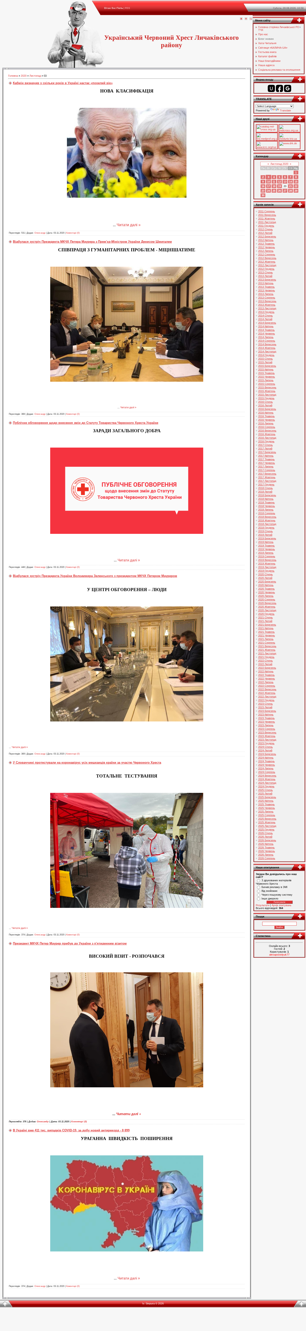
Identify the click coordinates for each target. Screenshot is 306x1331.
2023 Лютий (265, 707)
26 (279, 190)
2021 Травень (266, 631)
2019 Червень (266, 549)
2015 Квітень (265, 369)
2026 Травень (266, 847)
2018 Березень (267, 495)
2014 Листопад (267, 351)
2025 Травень (266, 804)
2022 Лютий (265, 664)
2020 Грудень (266, 613)
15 (296, 181)
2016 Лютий (265, 405)
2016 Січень (265, 401)
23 (263, 190)
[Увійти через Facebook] (279, 88)
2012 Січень (265, 229)
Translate (285, 110)
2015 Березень (267, 365)
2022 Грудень (266, 700)
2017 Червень (266, 462)
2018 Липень (265, 509)
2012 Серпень (266, 254)
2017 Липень (265, 466)
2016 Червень (266, 419)
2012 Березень (267, 236)
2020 (24, 75)
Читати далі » (129, 225)
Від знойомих (270, 890)
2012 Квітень (265, 240)
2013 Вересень (267, 301)
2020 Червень (266, 592)
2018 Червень (266, 506)
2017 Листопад (267, 480)
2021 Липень (265, 639)
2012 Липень (265, 250)
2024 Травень (266, 761)
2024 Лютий (265, 750)
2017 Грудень (266, 484)
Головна (13, 75)
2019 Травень (266, 545)
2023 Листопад (267, 739)
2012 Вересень (267, 258)
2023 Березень (267, 710)
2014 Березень (267, 322)
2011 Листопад (267, 222)
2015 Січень (265, 358)
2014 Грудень (266, 355)
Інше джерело (270, 898)
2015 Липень (265, 380)
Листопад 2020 (279, 163)
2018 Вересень (267, 516)
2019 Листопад (267, 567)
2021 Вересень (267, 646)
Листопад (35, 75)
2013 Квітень (265, 283)
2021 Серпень (266, 642)
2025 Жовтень (266, 822)
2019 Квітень (265, 542)
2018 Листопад (267, 524)
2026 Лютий (265, 836)
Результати (262, 905)
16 (263, 186)
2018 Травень (266, 502)
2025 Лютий (265, 793)
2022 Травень (266, 675)
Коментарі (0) (73, 233)
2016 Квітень (265, 412)
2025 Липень (265, 811)
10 (268, 181)
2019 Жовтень (266, 563)
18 (274, 186)
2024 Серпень (266, 772)
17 (268, 186)
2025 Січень (265, 790)
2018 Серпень (266, 513)
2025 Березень (267, 797)
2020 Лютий (265, 577)
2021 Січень (265, 617)
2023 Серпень (266, 728)
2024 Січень (265, 746)
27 (285, 190)
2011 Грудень (266, 225)
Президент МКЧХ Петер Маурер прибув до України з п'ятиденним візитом (70, 943)
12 (279, 181)
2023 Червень (266, 721)
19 (279, 186)
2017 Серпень (266, 470)
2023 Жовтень (266, 736)
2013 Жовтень (266, 304)
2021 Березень (267, 624)
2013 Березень (267, 279)
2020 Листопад (267, 610)
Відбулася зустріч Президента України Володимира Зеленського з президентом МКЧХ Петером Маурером (95, 576)
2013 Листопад (267, 308)
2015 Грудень (266, 398)
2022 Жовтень (266, 692)
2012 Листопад (267, 265)
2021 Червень (266, 635)
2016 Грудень (266, 441)
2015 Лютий (265, 362)
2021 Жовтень (266, 649)
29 (296, 190)
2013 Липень (265, 294)
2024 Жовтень (266, 779)
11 (274, 181)
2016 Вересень (267, 430)
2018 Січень (265, 488)
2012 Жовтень (266, 261)
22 (296, 186)
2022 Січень (265, 660)
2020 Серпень (266, 599)
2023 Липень (265, 725)
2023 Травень (266, 718)
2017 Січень (265, 445)
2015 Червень (266, 376)
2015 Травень (266, 373)
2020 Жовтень (266, 606)
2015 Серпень (266, 383)
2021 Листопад (267, 653)
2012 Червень (266, 247)
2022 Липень (265, 682)
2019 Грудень (266, 570)
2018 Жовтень (266, 520)
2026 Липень (265, 854)
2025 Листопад (267, 825)
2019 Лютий (265, 534)
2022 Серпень (266, 685)
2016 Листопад (267, 437)
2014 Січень (265, 315)
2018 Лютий (265, 491)
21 (290, 186)
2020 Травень (266, 588)
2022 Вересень (267, 689)
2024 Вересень (267, 775)
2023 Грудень (266, 743)
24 (268, 190)
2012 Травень (266, 243)
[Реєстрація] (246, 18)
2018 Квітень (265, 498)
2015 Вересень (267, 387)
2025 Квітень (265, 800)
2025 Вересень (267, 818)
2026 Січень (265, 833)
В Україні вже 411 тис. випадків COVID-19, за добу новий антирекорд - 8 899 (71, 1130)
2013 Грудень (266, 312)
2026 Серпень (266, 858)
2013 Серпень (266, 297)
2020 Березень (267, 581)
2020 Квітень (265, 585)
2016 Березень (267, 409)
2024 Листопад (267, 782)
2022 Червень (266, 678)
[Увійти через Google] (287, 88)
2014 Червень (266, 333)
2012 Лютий (265, 232)
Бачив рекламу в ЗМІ (274, 887)
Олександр (39, 233)
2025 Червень (266, 808)
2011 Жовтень (266, 218)
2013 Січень (265, 272)
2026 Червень (266, 851)
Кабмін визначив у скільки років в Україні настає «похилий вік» (63, 83)
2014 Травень (266, 329)
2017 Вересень (267, 473)
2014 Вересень (267, 344)
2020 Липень (265, 595)
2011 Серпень (266, 211)
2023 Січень (265, 703)
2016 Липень (265, 423)
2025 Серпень (266, 815)
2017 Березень (267, 452)
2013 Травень (266, 286)
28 (290, 190)
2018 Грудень (266, 527)
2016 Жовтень (266, 434)
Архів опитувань (281, 905)
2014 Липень (265, 337)
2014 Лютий (265, 319)
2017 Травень (266, 459)
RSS (127, 8)
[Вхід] (251, 18)
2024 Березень (267, 754)
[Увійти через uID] (271, 88)
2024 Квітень (265, 757)
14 (290, 181)
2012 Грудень (266, 268)
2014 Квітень (265, 326)
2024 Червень (266, 764)
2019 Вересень (267, 560)
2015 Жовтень (266, 391)
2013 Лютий (265, 276)
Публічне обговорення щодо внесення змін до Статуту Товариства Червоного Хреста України (85, 423)
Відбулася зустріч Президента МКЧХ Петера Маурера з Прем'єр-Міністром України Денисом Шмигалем (92, 241)
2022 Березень (267, 667)
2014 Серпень (266, 340)
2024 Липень (265, 768)
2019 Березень (267, 538)
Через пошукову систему (277, 894)
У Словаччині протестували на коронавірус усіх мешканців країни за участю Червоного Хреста (87, 762)
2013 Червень (266, 290)
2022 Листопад (267, 696)
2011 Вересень (267, 214)
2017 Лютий (265, 448)
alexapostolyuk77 (279, 954)
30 (263, 195)
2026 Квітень (265, 843)
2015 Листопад (267, 394)
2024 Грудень (266, 786)
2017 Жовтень (266, 477)
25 (274, 190)
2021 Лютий (265, 621)
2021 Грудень (266, 657)
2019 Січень (265, 531)
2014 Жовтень (266, 347)
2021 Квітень (265, 628)
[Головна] (241, 18)
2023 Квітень (265, 714)
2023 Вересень (267, 732)
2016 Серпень (266, 427)
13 (285, 181)
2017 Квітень (265, 455)
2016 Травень (266, 416)
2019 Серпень (266, 556)
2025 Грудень (266, 829)
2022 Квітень (265, 671)
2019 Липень (265, 552)
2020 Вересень (267, 603)
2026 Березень (267, 840)
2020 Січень (265, 574)
